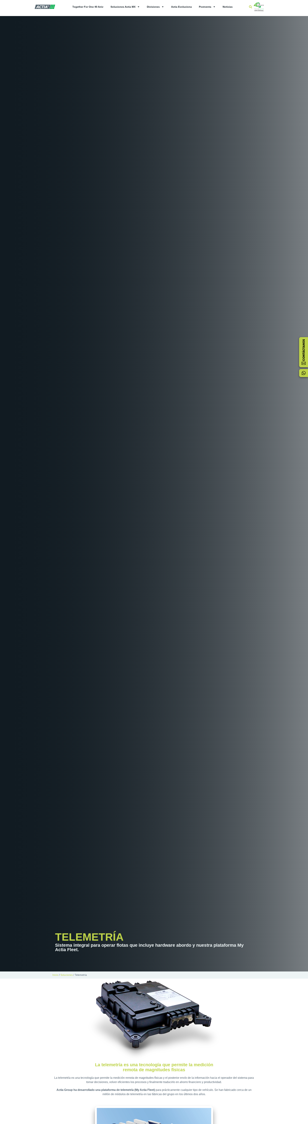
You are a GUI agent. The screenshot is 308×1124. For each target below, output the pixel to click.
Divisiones (153, 6)
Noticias (228, 6)
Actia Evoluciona (181, 6)
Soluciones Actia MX (123, 6)
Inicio (55, 975)
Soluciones (66, 975)
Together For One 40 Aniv (87, 6)
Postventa (205, 6)
